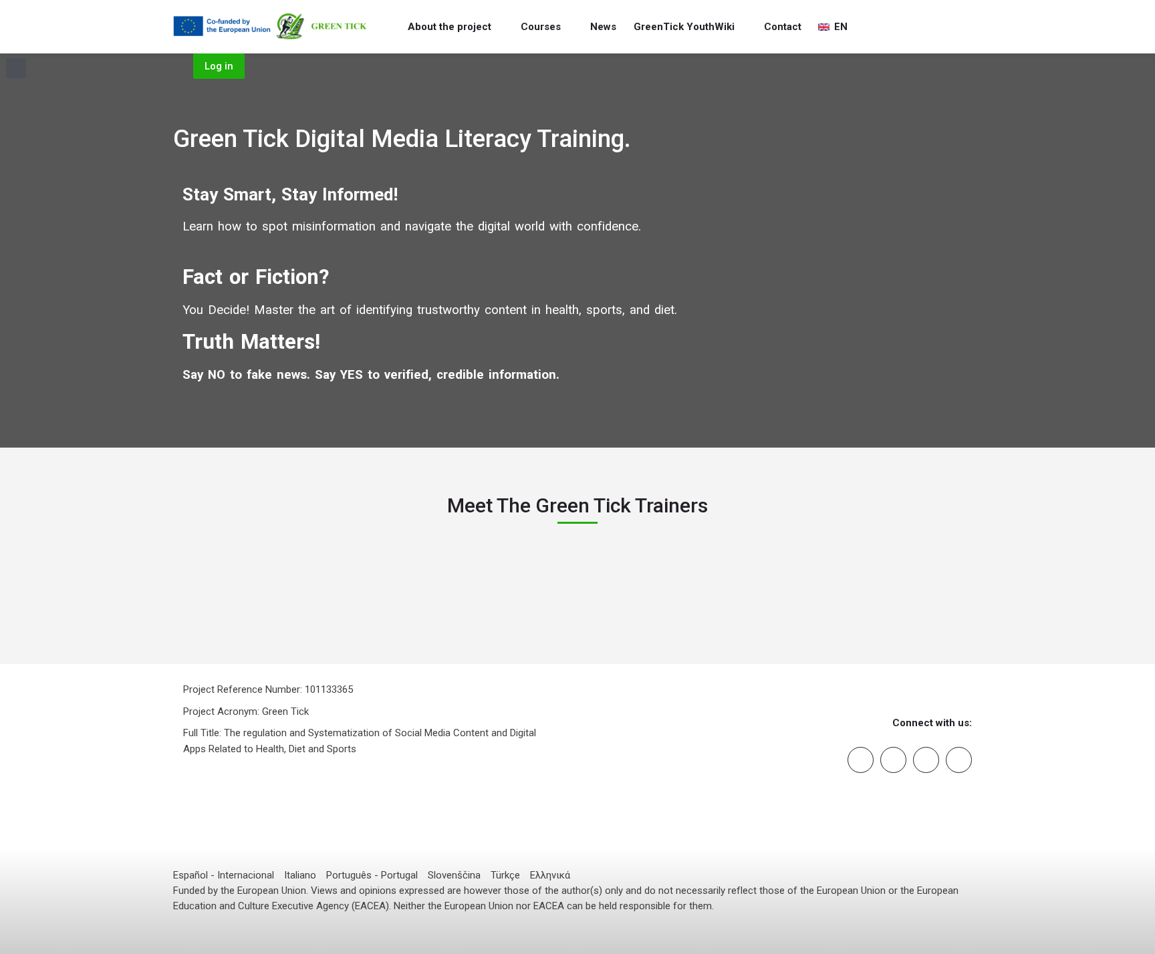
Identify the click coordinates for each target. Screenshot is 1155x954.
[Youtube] (861, 760)
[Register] (976, 27)
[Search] (937, 27)
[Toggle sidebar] (16, 68)
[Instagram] (926, 760)
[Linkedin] (893, 760)
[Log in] (957, 27)
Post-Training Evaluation (256, 663)
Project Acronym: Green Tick (246, 711)
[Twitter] (959, 760)
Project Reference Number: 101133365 (268, 689)
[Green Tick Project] (271, 26)
